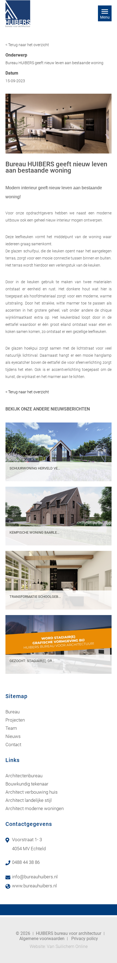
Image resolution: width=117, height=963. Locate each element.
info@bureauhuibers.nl (35, 876)
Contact (13, 744)
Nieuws (13, 736)
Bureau (12, 711)
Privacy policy (84, 938)
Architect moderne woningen (34, 808)
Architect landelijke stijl (28, 800)
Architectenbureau (23, 775)
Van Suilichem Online (67, 946)
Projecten (15, 720)
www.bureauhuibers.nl (34, 885)
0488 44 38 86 (26, 862)
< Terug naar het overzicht (27, 45)
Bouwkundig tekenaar (26, 784)
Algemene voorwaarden (41, 938)
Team (11, 728)
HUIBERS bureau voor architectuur (68, 933)
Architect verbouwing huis (31, 792)
